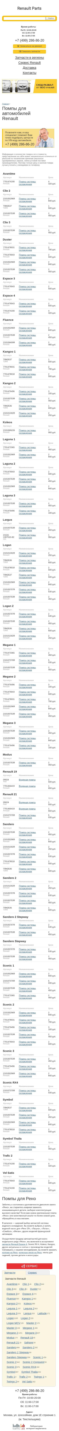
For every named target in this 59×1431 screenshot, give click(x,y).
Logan (10, 1318)
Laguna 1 (12, 1308)
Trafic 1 (11, 1376)
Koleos (28, 1303)
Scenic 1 (38, 1357)
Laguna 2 (28, 1308)
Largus (27, 1313)
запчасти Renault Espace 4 (14, 1244)
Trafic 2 (23, 1376)
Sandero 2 (28, 1347)
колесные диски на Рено (30, 1252)
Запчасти (9, 1272)
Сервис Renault (29, 63)
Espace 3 (12, 1293)
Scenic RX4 (29, 1367)
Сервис (32, 1272)
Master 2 (31, 1323)
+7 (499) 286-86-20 (29, 40)
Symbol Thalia (29, 1371)
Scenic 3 (11, 1367)
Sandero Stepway (17, 1357)
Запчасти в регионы (29, 58)
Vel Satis (27, 1381)
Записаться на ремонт (31, 46)
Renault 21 (13, 1342)
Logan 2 (25, 1318)
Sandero (11, 1347)
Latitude (42, 1313)
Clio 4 (22, 1289)
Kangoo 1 (27, 1298)
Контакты (29, 73)
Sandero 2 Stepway (18, 1352)
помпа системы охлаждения (27, 183)
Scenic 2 (11, 1362)
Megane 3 (31, 1332)
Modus (10, 1337)
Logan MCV (13, 1323)
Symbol (11, 1371)
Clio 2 (37, 1284)
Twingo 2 (12, 1381)
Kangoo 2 (12, 1303)
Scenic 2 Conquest (33, 1362)
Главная (5, 104)
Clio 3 (10, 1289)
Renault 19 (26, 1337)
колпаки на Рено (10, 1252)
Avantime (12, 1284)
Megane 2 (12, 1332)
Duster (34, 1289)
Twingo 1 (39, 1376)
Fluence (11, 1298)
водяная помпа (27, 780)
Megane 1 (28, 1328)
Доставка (29, 67)
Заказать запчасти (31, 51)
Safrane (28, 1342)
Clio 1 (25, 1284)
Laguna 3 (12, 1313)
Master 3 (12, 1328)
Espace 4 (27, 1293)
